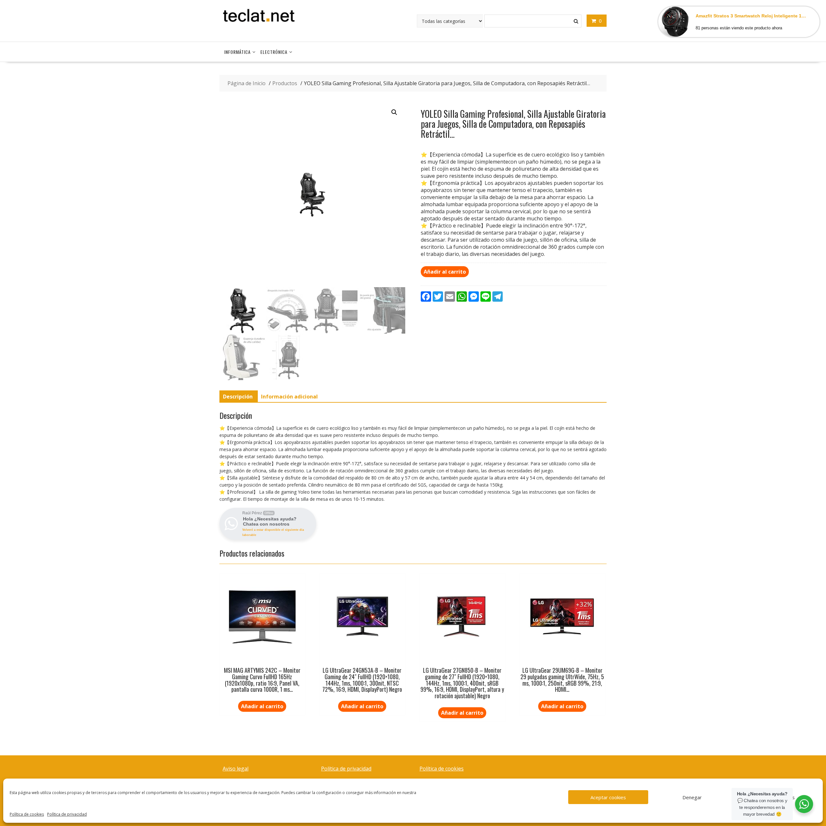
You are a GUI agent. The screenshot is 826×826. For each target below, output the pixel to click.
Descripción (238, 396)
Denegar (692, 797)
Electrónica (273, 51)
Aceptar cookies (608, 797)
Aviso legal (235, 768)
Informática (237, 51)
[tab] (238, 396)
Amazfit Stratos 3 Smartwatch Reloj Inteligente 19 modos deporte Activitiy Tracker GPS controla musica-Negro (752, 15)
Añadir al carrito (445, 271)
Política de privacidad (67, 814)
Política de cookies (27, 814)
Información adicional (289, 396)
